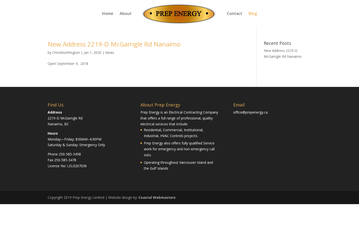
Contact (234, 14)
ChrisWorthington (66, 52)
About (126, 14)
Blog (253, 14)
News (109, 52)
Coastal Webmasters (157, 197)
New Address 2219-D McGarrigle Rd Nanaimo (114, 44)
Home (107, 14)
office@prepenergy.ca (250, 112)
